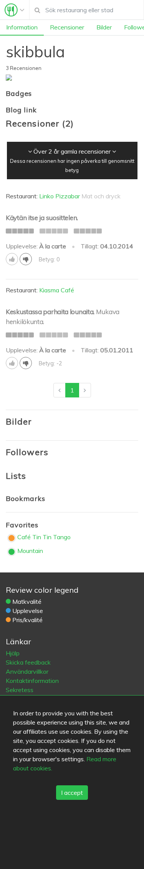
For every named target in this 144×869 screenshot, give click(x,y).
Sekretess (19, 690)
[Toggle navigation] (14, 9)
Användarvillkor (27, 671)
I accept (72, 792)
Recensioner (67, 27)
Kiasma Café (56, 290)
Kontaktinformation (32, 680)
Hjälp (13, 653)
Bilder (104, 27)
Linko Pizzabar (59, 196)
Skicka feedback (28, 662)
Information (22, 27)
